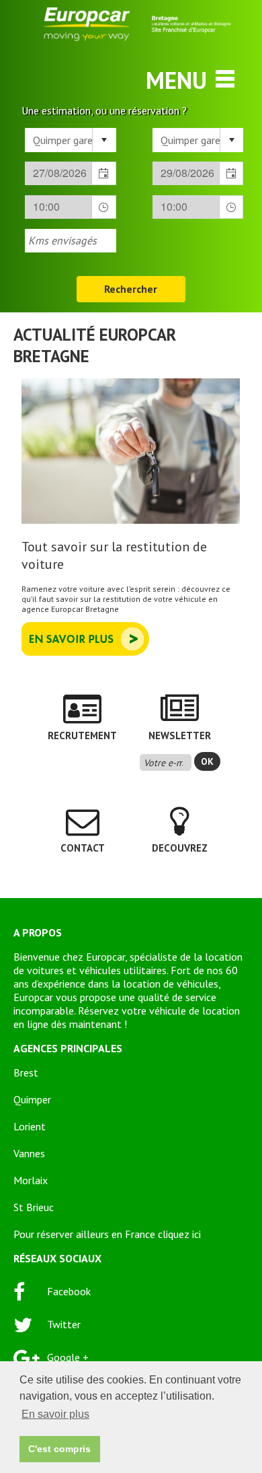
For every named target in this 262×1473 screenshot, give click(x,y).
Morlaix (30, 1180)
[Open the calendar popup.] (103, 173)
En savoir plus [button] (55, 1414)
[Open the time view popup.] (103, 207)
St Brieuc (33, 1207)
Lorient (29, 1126)
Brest (25, 1072)
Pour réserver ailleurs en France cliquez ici (107, 1234)
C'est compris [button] (59, 1448)
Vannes (29, 1153)
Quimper (32, 1099)
